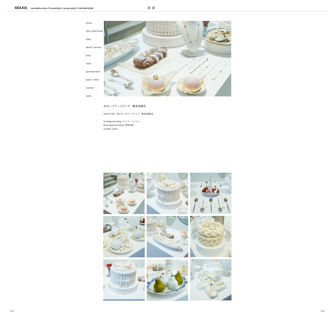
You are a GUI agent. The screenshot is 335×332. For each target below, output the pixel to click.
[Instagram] (153, 8)
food (88, 63)
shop (88, 39)
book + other (92, 79)
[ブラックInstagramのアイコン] (149, 8)
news (88, 95)
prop (88, 55)
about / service (93, 47)
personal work (93, 71)
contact (90, 87)
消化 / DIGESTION (94, 31)
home (89, 23)
